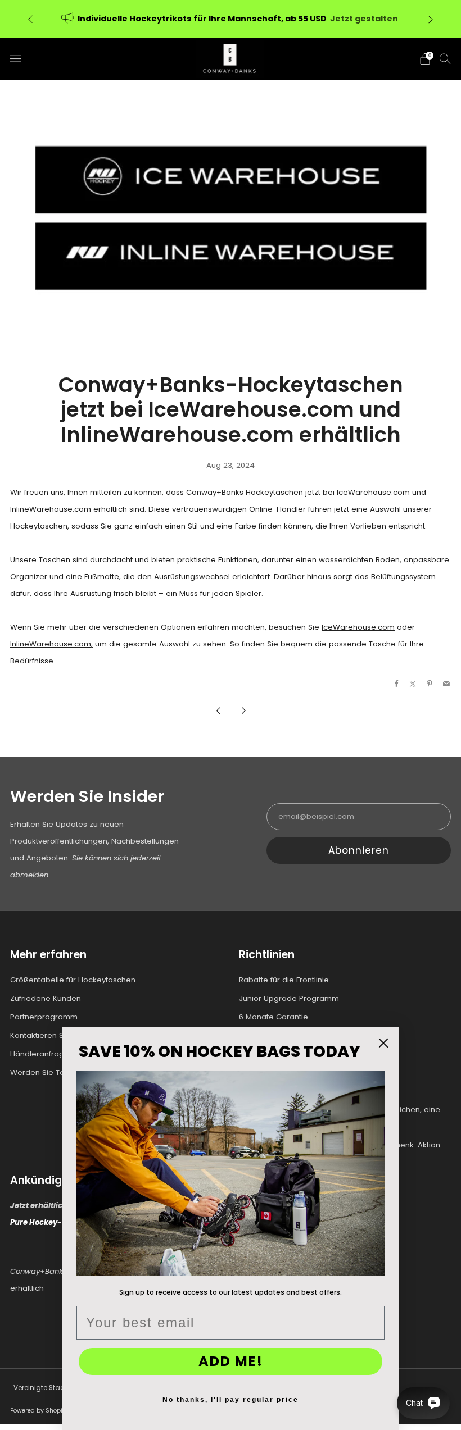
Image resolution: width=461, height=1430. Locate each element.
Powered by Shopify (39, 1410)
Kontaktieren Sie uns (47, 1035)
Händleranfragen (42, 1054)
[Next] (430, 18)
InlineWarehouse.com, (51, 644)
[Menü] (15, 59)
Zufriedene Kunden (45, 998)
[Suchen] (445, 58)
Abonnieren (358, 850)
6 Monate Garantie (273, 1017)
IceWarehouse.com (358, 627)
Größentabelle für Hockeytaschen (72, 979)
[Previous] (30, 18)
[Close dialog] (383, 1043)
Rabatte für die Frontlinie (284, 979)
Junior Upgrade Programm (289, 998)
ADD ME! (230, 1361)
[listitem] (230, 19)
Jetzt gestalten (364, 18)
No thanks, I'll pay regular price (230, 1400)
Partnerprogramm (44, 1017)
